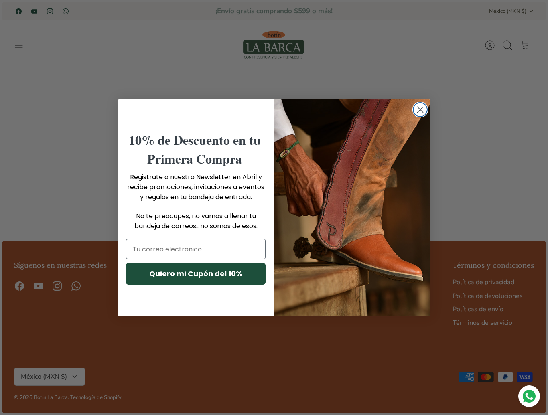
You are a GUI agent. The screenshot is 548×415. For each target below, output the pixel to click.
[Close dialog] (420, 110)
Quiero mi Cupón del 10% (195, 274)
